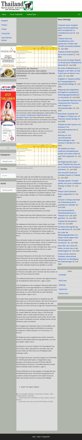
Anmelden (62, 275)
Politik (51, 394)
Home (4, 14)
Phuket (4, 29)
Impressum (63, 289)
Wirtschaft (31, 396)
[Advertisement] (36, 31)
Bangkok (25, 394)
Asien (20, 394)
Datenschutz (63, 294)
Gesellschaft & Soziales (42, 394)
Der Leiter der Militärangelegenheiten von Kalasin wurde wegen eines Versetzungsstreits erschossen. (68, 238)
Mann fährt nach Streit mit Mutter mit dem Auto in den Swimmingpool (68, 248)
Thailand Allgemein (21, 396)
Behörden (31, 394)
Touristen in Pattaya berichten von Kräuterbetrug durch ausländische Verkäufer (69, 202)
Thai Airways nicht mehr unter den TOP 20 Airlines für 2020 (35, 401)
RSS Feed (62, 281)
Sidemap (62, 285)
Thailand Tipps (31, 14)
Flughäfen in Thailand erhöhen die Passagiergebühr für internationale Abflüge (69, 81)
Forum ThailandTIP (16, 14)
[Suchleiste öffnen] (79, 14)
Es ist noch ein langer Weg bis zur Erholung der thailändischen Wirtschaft (70, 62)
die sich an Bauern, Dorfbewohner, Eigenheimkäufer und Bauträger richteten (36, 115)
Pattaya (4, 25)
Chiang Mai (5, 33)
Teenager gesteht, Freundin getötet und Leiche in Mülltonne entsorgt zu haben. (69, 183)
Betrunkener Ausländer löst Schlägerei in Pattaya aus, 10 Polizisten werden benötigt (69, 116)
